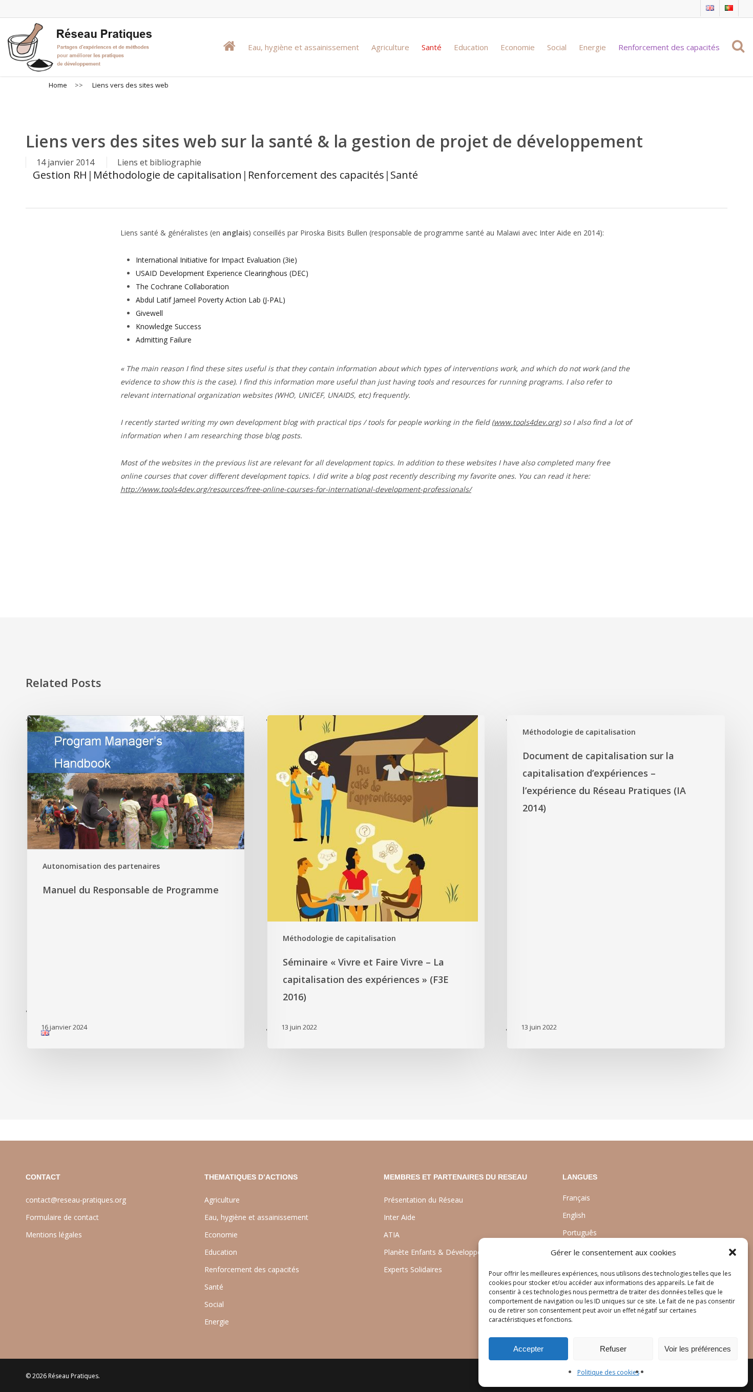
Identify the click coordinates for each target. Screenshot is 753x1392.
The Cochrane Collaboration (182, 286)
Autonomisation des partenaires (101, 866)
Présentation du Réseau (423, 1200)
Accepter (528, 1348)
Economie (221, 1234)
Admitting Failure (164, 340)
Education (220, 1252)
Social (214, 1304)
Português (579, 1232)
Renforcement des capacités (316, 175)
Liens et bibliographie (159, 162)
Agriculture (222, 1200)
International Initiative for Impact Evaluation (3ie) (216, 260)
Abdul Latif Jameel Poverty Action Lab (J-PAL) (210, 300)
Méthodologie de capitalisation (167, 175)
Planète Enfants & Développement (441, 1252)
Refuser (613, 1348)
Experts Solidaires (413, 1269)
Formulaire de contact (62, 1217)
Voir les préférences (697, 1348)
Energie (216, 1321)
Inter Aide (399, 1217)
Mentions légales (54, 1234)
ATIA (392, 1234)
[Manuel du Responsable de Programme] (135, 881)
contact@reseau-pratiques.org (76, 1200)
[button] (732, 1252)
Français (576, 1198)
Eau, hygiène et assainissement (256, 1217)
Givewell (149, 313)
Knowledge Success (168, 326)
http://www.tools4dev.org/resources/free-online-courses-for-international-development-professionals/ (295, 489)
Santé (404, 175)
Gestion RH (60, 175)
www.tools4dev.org (526, 422)
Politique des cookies (608, 1372)
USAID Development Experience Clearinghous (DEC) (222, 273)
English (573, 1215)
